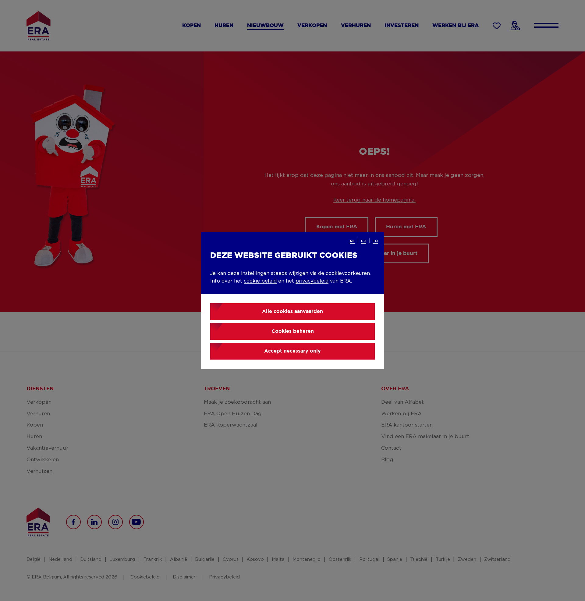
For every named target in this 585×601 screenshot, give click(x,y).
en (375, 241)
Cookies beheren (292, 331)
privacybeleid (312, 281)
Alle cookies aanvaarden (292, 311)
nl (352, 241)
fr (363, 241)
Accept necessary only (292, 351)
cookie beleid (260, 281)
